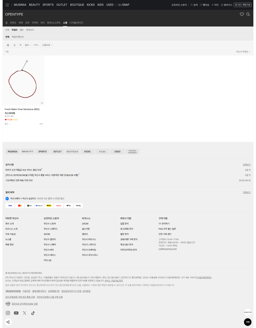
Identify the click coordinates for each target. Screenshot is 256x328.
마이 (216, 4)
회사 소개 (9, 223)
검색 (195, 4)
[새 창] (7, 313)
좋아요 (206, 4)
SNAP (125, 4)
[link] (6, 22)
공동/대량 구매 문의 (128, 239)
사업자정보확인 (204, 277)
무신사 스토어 (50, 223)
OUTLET (61, 4)
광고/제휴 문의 (126, 229)
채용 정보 (9, 244)
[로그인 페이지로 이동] (242, 5)
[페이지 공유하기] (8, 322)
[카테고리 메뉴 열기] (7, 5)
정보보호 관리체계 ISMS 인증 (25, 304)
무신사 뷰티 (49, 249)
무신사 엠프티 (50, 239)
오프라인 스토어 (179, 4)
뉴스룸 (8, 239)
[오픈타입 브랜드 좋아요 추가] (241, 14)
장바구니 (228, 4)
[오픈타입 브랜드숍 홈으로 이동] (14, 14)
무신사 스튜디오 (89, 244)
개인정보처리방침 (13, 291)
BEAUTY (34, 4)
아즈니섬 (47, 260)
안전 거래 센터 (165, 234)
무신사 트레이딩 (89, 249)
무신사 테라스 (50, 255)
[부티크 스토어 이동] (72, 151)
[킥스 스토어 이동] (87, 151)
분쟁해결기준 (54, 291)
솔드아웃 (86, 229)
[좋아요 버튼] (42, 103)
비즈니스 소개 (11, 229)
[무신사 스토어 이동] (12, 151)
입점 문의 (124, 223)
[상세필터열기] (8, 45)
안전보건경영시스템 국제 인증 (50, 297)
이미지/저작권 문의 (128, 249)
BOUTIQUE (77, 4)
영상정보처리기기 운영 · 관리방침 (75, 291)
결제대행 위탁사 (39, 291)
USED (110, 4)
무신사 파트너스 (89, 239)
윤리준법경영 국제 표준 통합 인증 (20, 297)
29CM (47, 234)
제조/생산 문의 (126, 244)
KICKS (91, 4)
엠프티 (85, 234)
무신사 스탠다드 (51, 229)
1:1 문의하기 (164, 223)
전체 (248, 322)
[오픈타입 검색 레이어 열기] (248, 14)
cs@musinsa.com (168, 248)
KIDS (101, 4)
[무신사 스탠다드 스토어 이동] (132, 151)
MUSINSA (20, 4)
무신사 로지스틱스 (90, 255)
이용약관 (26, 291)
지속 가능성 (10, 234)
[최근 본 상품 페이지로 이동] (248, 312)
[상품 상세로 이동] (23, 80)
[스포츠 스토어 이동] (42, 151)
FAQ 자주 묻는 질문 (167, 229)
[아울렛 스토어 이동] (57, 151)
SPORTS (48, 4)
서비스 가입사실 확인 (114, 280)
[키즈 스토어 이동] (102, 151)
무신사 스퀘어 (50, 244)
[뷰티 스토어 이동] (27, 151)
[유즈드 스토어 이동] (117, 151)
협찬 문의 (124, 234)
